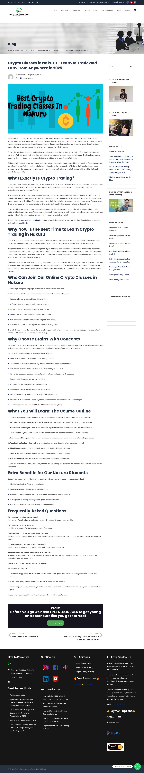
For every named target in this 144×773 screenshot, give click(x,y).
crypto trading (26, 195)
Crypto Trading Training (85, 672)
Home (55, 10)
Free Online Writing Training (119, 236)
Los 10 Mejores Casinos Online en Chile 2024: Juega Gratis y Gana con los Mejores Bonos (23, 728)
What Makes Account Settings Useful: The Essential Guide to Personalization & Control (121, 159)
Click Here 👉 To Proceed (83, 684)
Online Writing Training (84, 663)
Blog (119, 10)
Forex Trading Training (84, 667)
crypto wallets (54, 428)
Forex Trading (21, 50)
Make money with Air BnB (119, 280)
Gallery (127, 10)
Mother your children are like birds (120, 178)
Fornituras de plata (116, 152)
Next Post (81, 637)
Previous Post (25, 635)
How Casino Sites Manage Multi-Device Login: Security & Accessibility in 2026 (121, 170)
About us (76, 10)
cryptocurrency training (29, 220)
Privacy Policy (119, 704)
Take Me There (56, 623)
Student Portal (91, 10)
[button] (137, 766)
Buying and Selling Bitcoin (119, 275)
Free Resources (107, 10)
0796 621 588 (32, 2)
